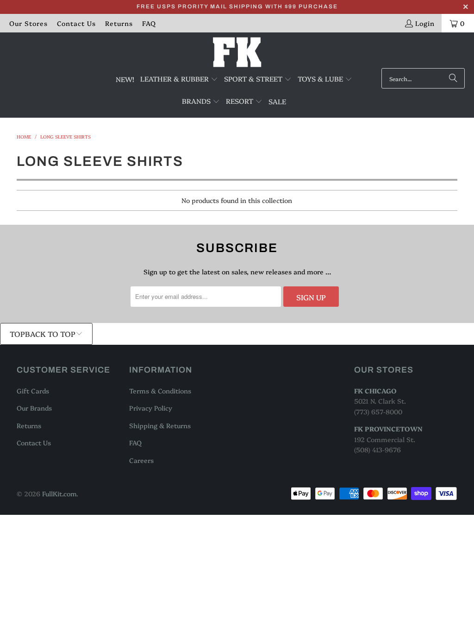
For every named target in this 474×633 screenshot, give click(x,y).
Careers (141, 460)
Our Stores (28, 23)
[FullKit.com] (237, 52)
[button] (179, 79)
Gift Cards (33, 390)
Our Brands (34, 407)
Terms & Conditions (160, 390)
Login (425, 23)
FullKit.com (59, 493)
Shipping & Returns (160, 425)
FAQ (149, 23)
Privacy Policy (150, 407)
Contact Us (76, 23)
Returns (119, 23)
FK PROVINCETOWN (388, 428)
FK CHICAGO (375, 390)
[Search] (453, 78)
